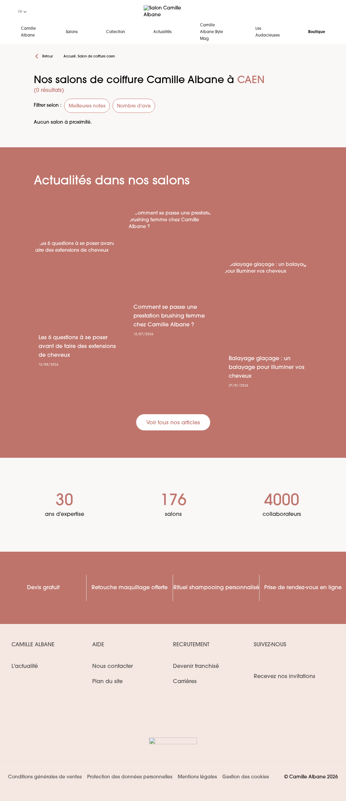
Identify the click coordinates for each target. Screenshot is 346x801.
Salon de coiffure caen (96, 56)
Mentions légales (197, 777)
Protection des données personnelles (129, 777)
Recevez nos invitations (284, 676)
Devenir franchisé (196, 666)
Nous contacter (112, 666)
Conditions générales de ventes (45, 777)
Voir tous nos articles (173, 423)
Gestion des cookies (245, 777)
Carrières (185, 681)
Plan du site (107, 681)
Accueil (69, 56)
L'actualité (24, 666)
